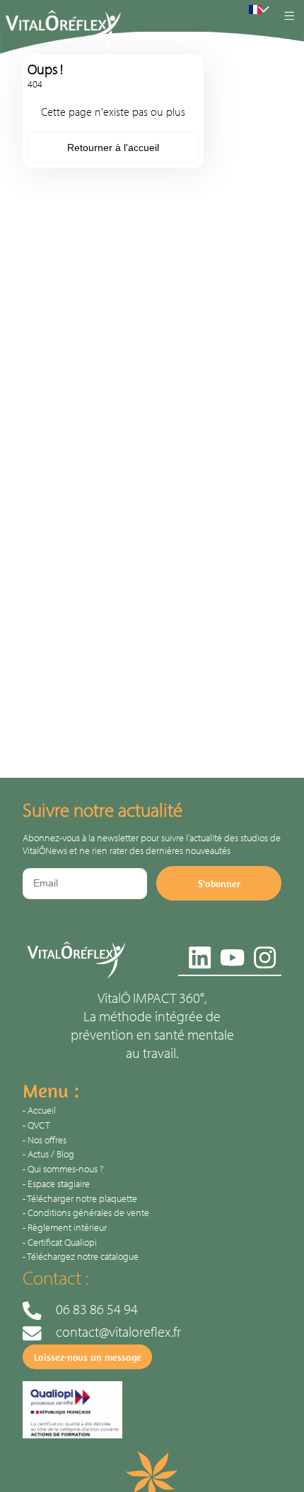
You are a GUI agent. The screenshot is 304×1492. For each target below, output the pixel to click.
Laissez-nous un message (87, 1357)
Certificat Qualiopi (62, 1242)
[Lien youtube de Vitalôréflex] (232, 954)
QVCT (39, 1125)
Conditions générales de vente (88, 1212)
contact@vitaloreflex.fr (118, 1331)
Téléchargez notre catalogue (83, 1256)
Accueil (42, 1110)
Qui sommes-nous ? (65, 1168)
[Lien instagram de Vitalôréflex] (264, 954)
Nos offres (47, 1139)
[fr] (255, 10)
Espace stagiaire (59, 1183)
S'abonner (219, 883)
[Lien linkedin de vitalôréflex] (199, 954)
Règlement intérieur (67, 1227)
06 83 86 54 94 (97, 1308)
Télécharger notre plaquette (82, 1198)
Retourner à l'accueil (113, 148)
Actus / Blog (51, 1154)
